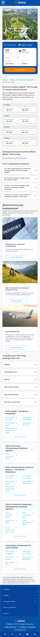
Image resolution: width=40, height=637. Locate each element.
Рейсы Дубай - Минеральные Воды (10, 430)
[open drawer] (3, 2)
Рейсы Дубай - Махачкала (27, 424)
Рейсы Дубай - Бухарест (10, 558)
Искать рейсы (20, 70)
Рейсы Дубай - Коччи (10, 563)
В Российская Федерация (25, 80)
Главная (5, 80)
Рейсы (13, 80)
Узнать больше (16, 257)
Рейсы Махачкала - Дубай (26, 522)
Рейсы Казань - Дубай (10, 521)
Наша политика (10, 627)
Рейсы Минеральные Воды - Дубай (10, 530)
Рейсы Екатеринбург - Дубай (27, 515)
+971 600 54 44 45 (20, 630)
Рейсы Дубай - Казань (10, 424)
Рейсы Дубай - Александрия (27, 553)
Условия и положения (27, 627)
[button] (20, 170)
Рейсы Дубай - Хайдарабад (27, 558)
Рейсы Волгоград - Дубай (9, 456)
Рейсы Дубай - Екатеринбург (27, 418)
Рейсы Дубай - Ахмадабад (10, 553)
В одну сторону (26, 45)
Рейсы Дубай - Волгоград (10, 418)
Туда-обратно (11, 45)
